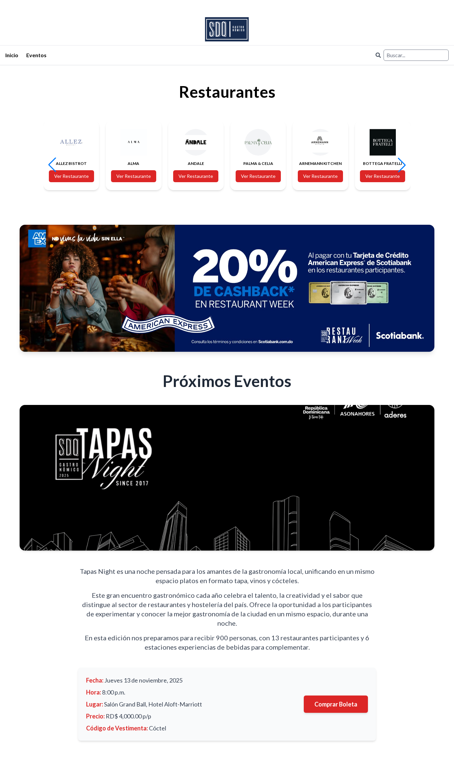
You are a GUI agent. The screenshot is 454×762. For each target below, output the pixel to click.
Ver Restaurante (71, 176)
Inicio (11, 55)
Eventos (36, 55)
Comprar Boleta (335, 704)
